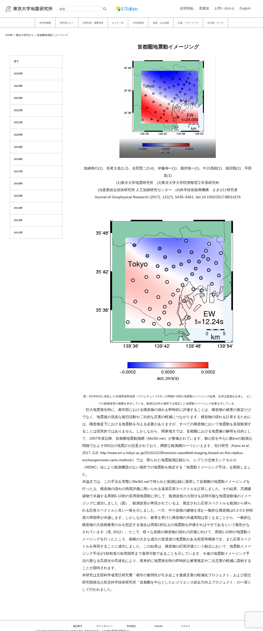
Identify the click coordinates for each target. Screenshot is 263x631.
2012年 (18, 232)
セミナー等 (118, 22)
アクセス (185, 626)
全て (16, 61)
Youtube (158, 626)
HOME (9, 35)
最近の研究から (25, 35)
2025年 (18, 73)
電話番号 (77, 626)
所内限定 (131, 626)
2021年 (18, 122)
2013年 (18, 220)
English (245, 8)
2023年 (18, 98)
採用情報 (186, 8)
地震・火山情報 (161, 22)
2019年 (18, 147)
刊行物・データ (215, 22)
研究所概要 (45, 22)
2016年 (18, 183)
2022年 (18, 110)
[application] (167, 294)
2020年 (18, 134)
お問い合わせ (224, 8)
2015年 (18, 195)
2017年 (18, 171)
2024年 (18, 85)
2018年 (18, 159)
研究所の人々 (67, 22)
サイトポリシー (105, 626)
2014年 (18, 207)
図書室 (204, 8)
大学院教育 (138, 22)
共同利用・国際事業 (92, 22)
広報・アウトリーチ (188, 22)
